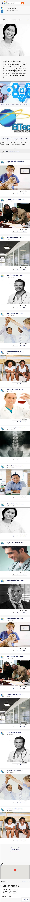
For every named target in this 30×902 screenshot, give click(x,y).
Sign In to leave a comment (12, 151)
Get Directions (26, 882)
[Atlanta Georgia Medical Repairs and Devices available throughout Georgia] (15, 40)
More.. (24, 193)
